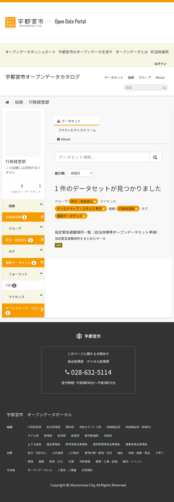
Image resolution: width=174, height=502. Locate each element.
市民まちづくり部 (90, 427)
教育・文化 (56, 461)
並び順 (59, 173)
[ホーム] (7, 102)
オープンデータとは (132, 51)
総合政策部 (53, 427)
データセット (113, 77)
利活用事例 (160, 51)
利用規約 (87, 470)
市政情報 (84, 461)
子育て (159, 453)
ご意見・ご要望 (66, 470)
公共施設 (57, 453)
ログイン (160, 63)
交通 (71, 461)
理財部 (70, 427)
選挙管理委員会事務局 (106, 444)
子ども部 (33, 435)
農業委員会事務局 (136, 444)
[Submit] (164, 87)
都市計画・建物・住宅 (98, 453)
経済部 (62, 435)
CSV (58, 245)
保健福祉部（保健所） (139, 427)
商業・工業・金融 (106, 461)
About (160, 77)
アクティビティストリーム (77, 130)
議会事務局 (53, 444)
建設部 (75, 435)
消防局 (108, 435)
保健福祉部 (113, 427)
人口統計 (73, 453)
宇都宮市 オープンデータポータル (39, 414)
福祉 (120, 453)
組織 (131, 77)
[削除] (95, 201)
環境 (30, 461)
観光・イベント (132, 461)
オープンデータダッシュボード (30, 51)
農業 (41, 461)
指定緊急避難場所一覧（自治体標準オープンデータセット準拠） (107, 232)
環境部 (48, 435)
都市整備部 (91, 435)
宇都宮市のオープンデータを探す (85, 51)
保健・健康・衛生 (139, 453)
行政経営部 (39, 102)
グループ (145, 77)
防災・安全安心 (37, 453)
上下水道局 (34, 444)
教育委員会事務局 (76, 444)
